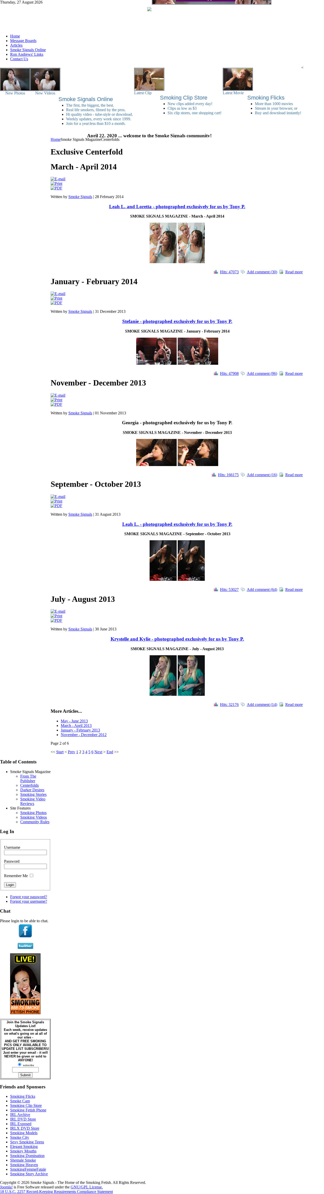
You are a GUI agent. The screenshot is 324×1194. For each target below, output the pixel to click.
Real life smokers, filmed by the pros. (96, 110)
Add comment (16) (262, 475)
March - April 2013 (76, 725)
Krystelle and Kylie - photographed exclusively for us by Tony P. (177, 639)
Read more (294, 272)
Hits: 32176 (229, 704)
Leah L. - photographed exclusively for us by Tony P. (177, 524)
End (110, 752)
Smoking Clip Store (183, 97)
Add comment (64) (262, 589)
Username (12, 847)
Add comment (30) (262, 272)
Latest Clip (143, 93)
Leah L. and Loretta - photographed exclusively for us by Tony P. (177, 206)
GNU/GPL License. (87, 1187)
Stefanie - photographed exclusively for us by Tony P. (177, 321)
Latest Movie (233, 93)
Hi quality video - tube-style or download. (99, 114)
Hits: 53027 (229, 589)
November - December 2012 (84, 735)
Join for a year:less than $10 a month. (96, 123)
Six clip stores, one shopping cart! (194, 113)
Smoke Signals (80, 197)
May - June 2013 (74, 721)
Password (11, 861)
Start (60, 752)
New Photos (15, 93)
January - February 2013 (80, 730)
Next (98, 752)
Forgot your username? (28, 901)
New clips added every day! (190, 104)
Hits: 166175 (228, 475)
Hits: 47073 (229, 272)
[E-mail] (58, 179)
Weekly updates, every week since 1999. (98, 119)
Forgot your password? (28, 897)
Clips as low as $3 (182, 108)
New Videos (45, 93)
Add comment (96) (262, 373)
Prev (71, 752)
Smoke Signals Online (85, 99)
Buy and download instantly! (278, 113)
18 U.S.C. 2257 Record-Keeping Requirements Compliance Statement (56, 1191)
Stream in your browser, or (276, 108)
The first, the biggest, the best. (90, 105)
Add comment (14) (262, 704)
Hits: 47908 (229, 373)
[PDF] (56, 188)
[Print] (56, 183)
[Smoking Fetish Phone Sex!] (25, 1013)
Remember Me (16, 876)
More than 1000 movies (274, 104)
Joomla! (6, 1187)
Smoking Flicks (266, 97)
